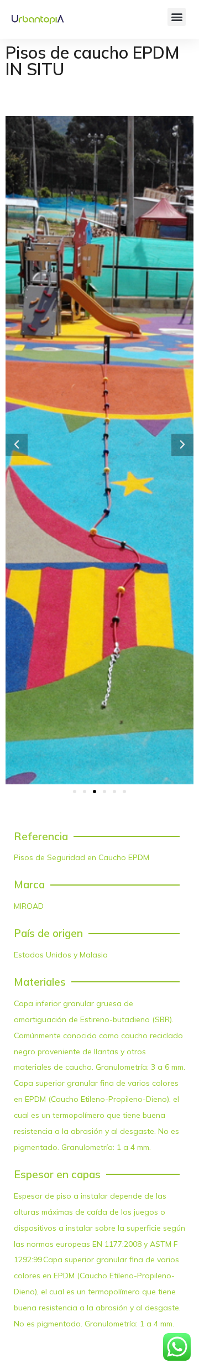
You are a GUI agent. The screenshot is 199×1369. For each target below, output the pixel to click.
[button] (176, 17)
